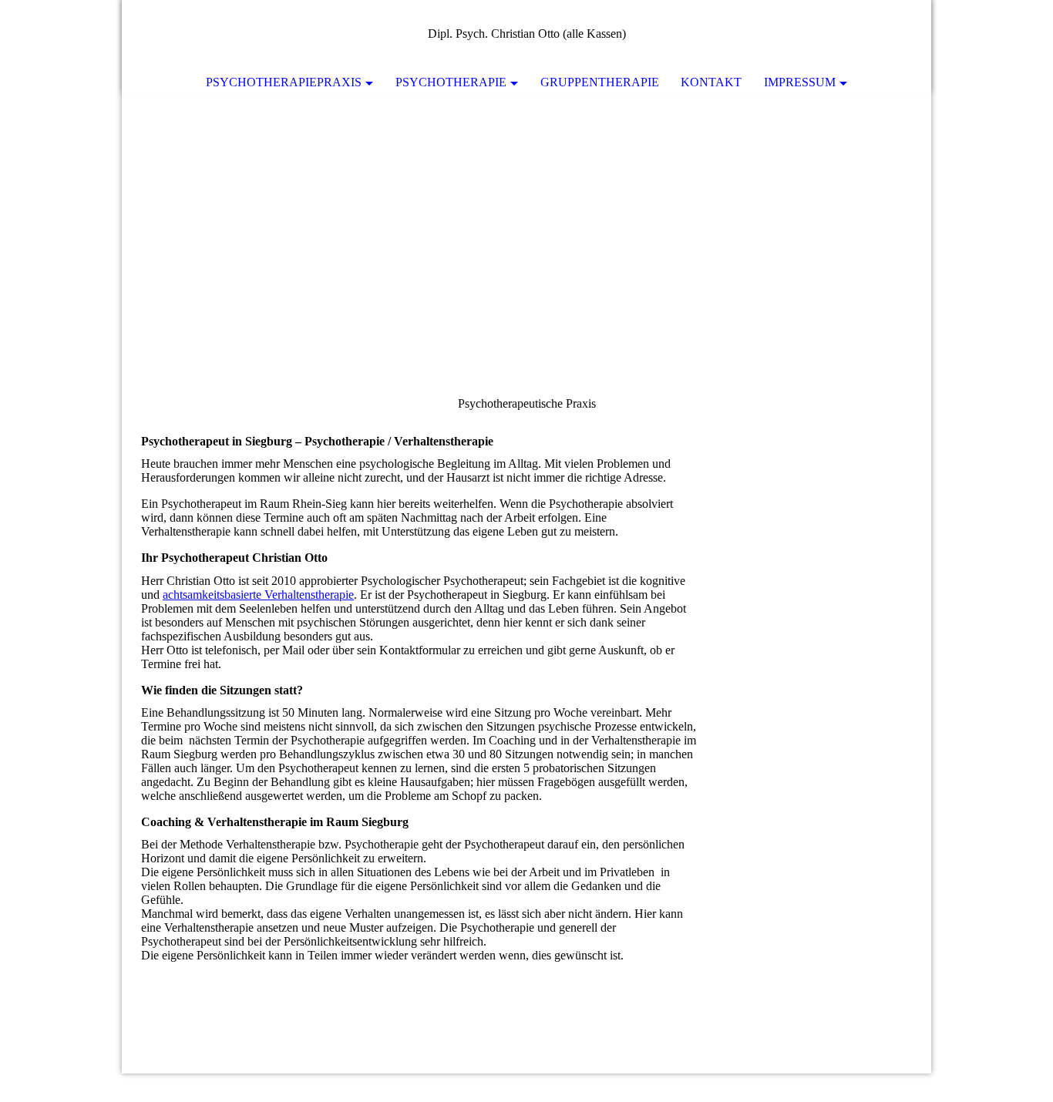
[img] (873, 34)
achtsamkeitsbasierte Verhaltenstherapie (258, 594)
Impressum (800, 82)
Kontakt (711, 82)
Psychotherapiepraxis (284, 82)
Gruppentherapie (599, 82)
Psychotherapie (450, 82)
